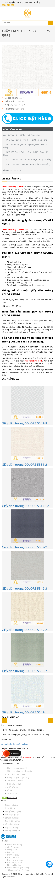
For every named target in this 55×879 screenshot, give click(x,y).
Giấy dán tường (11, 805)
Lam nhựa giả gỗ (12, 818)
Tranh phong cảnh (15, 860)
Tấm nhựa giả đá (12, 824)
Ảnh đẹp (10, 852)
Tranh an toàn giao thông (18, 867)
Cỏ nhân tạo (12, 793)
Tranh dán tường (12, 821)
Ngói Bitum (10, 808)
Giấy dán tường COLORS (13, 186)
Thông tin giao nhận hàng (18, 777)
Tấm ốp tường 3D (12, 830)
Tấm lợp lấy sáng (14, 865)
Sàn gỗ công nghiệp (13, 811)
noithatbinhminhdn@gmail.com (15, 744)
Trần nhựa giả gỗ (14, 862)
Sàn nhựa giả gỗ (12, 814)
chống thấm (12, 849)
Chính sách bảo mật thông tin (19, 771)
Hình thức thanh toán (16, 774)
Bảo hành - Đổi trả (15, 780)
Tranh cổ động (13, 855)
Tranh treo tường (14, 844)
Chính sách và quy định (17, 768)
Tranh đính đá (13, 857)
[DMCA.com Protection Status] (9, 798)
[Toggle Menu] (4, 9)
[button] (27, 118)
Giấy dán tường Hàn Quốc (18, 870)
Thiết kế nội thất (14, 784)
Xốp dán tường (11, 827)
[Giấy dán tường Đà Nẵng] (27, 13)
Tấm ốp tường (13, 847)
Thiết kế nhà (12, 787)
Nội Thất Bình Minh (33, 361)
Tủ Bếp (10, 790)
